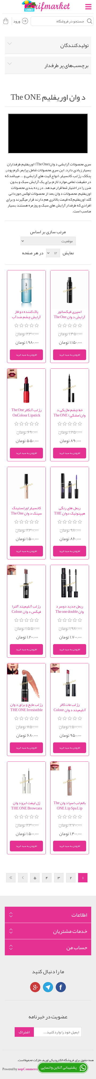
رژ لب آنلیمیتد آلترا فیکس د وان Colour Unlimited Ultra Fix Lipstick (26, 608)
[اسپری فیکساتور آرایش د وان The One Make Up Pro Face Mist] (69, 289)
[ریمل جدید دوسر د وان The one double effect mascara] (69, 584)
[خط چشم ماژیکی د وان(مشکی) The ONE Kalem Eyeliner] (69, 388)
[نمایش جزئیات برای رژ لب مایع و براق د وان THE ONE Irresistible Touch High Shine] (26, 682)
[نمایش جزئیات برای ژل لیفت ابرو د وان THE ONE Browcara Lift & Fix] (26, 781)
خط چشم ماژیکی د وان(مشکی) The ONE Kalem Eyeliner (70, 412)
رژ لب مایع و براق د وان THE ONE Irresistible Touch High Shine (26, 707)
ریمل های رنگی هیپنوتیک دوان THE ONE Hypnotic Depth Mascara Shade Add (70, 510)
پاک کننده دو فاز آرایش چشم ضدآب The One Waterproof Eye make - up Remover (26, 314)
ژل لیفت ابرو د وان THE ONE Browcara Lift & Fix (26, 805)
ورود (16, 21)
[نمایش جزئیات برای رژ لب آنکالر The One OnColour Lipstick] (26, 388)
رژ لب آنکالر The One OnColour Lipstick (26, 412)
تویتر (48, 987)
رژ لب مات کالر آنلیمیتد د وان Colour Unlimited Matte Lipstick (70, 707)
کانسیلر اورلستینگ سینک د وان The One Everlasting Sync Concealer (26, 510)
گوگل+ (35, 987)
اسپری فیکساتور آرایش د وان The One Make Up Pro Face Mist (69, 314)
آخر (10, 877)
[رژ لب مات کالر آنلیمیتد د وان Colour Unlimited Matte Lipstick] (69, 682)
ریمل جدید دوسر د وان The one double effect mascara (69, 608)
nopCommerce (28, 1069)
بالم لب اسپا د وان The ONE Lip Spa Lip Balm (70, 805)
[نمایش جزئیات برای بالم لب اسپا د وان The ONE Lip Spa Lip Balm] (69, 781)
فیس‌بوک (61, 987)
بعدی (22, 877)
